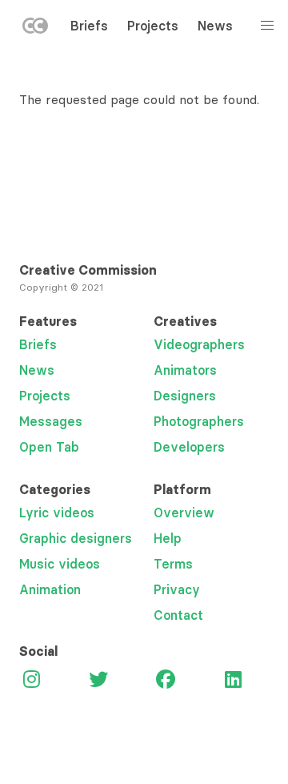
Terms (173, 564)
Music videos (59, 564)
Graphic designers (75, 538)
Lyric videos (56, 513)
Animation (50, 589)
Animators (185, 370)
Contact (178, 615)
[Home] (35, 29)
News (215, 26)
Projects (152, 26)
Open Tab (49, 447)
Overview (184, 513)
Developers (189, 447)
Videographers (199, 344)
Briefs (89, 26)
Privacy (177, 589)
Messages (50, 421)
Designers (185, 396)
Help (168, 538)
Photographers (199, 421)
